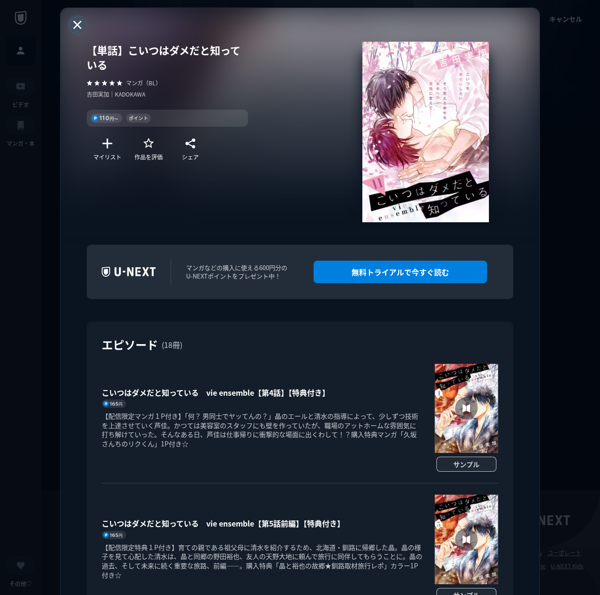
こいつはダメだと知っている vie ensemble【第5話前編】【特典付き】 (223, 523)
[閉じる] (77, 24)
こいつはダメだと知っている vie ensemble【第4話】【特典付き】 (216, 392)
